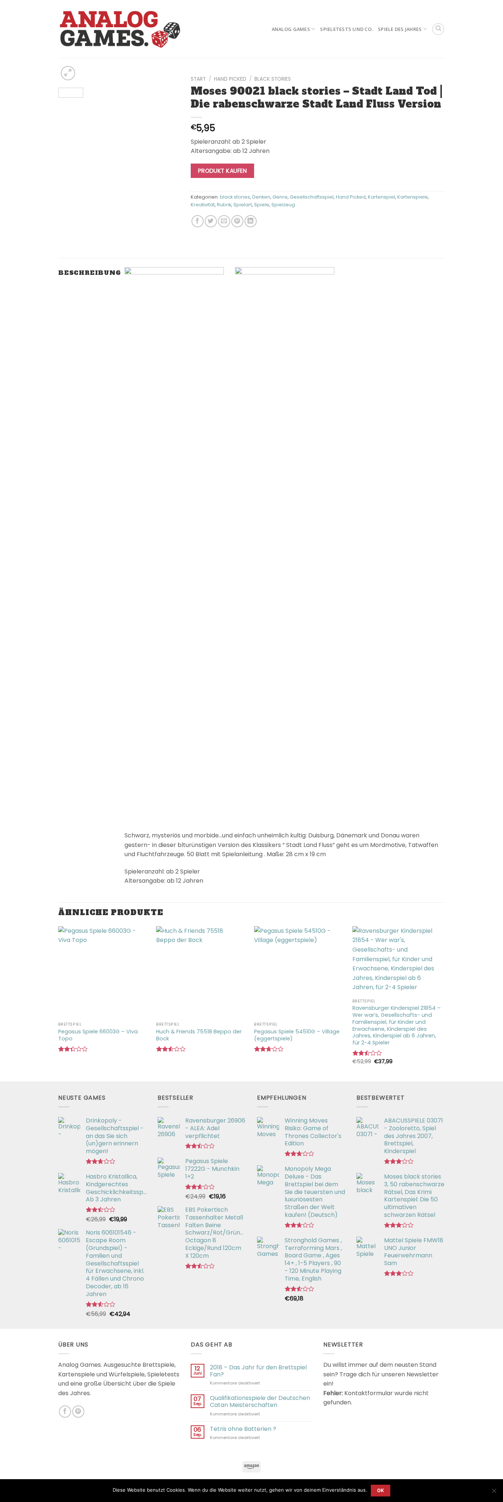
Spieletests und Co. (346, 29)
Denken (261, 197)
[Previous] (70, 83)
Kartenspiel (381, 197)
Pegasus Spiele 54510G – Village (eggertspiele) (297, 1035)
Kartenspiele (412, 197)
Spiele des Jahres (400, 29)
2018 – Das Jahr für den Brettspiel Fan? (258, 1371)
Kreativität (203, 205)
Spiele (261, 205)
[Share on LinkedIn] (251, 221)
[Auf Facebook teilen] (197, 221)
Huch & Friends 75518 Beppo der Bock (199, 1035)
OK (380, 1490)
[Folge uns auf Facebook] (65, 1411)
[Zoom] (68, 73)
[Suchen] (438, 29)
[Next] (168, 83)
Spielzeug (283, 205)
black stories (272, 79)
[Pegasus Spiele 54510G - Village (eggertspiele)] (299, 972)
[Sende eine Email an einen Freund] (224, 221)
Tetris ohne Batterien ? (243, 1428)
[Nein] (493, 1493)
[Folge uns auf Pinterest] (78, 1411)
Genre (280, 197)
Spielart (242, 205)
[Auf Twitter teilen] (211, 221)
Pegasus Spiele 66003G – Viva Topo (98, 1035)
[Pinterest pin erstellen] (237, 221)
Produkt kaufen (222, 171)
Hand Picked (230, 79)
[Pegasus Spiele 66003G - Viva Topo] (103, 972)
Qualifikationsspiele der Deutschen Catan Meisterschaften (260, 1401)
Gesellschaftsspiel (312, 197)
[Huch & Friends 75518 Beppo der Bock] (201, 972)
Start (198, 79)
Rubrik (224, 205)
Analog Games (291, 29)
